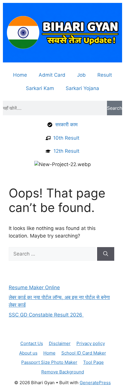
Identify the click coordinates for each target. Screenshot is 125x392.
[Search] (105, 254)
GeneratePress (95, 382)
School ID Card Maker (83, 353)
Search (114, 108)
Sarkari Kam (40, 88)
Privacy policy (90, 343)
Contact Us (31, 343)
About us (28, 353)
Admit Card (52, 75)
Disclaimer (60, 343)
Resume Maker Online (34, 287)
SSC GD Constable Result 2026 (46, 315)
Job (81, 75)
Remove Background (62, 372)
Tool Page (93, 362)
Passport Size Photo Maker (49, 362)
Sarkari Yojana (82, 88)
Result (104, 75)
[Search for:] (53, 254)
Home (20, 75)
